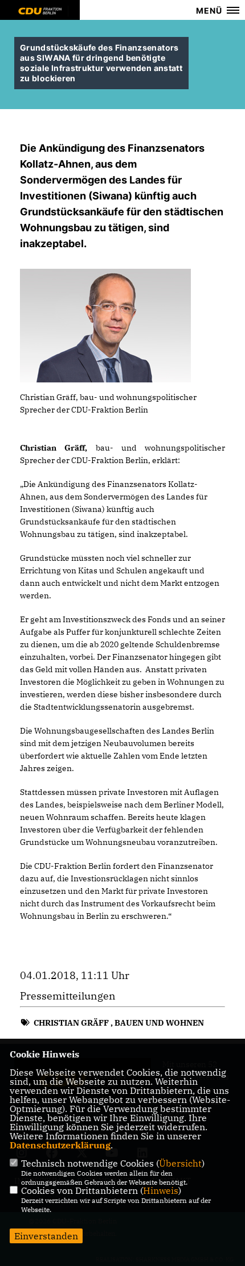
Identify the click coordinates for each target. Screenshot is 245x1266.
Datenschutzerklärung (60, 1145)
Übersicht (180, 1163)
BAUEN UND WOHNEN (159, 1023)
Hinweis (160, 1190)
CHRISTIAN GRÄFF (71, 1023)
